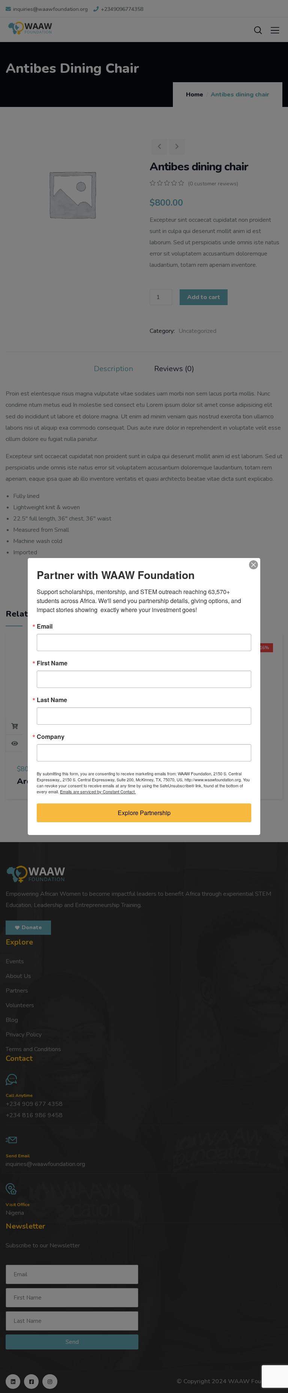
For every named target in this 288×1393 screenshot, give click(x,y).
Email (44, 626)
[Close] (253, 564)
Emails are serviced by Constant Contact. (98, 791)
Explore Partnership (144, 812)
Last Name (52, 700)
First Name (52, 663)
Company (50, 737)
